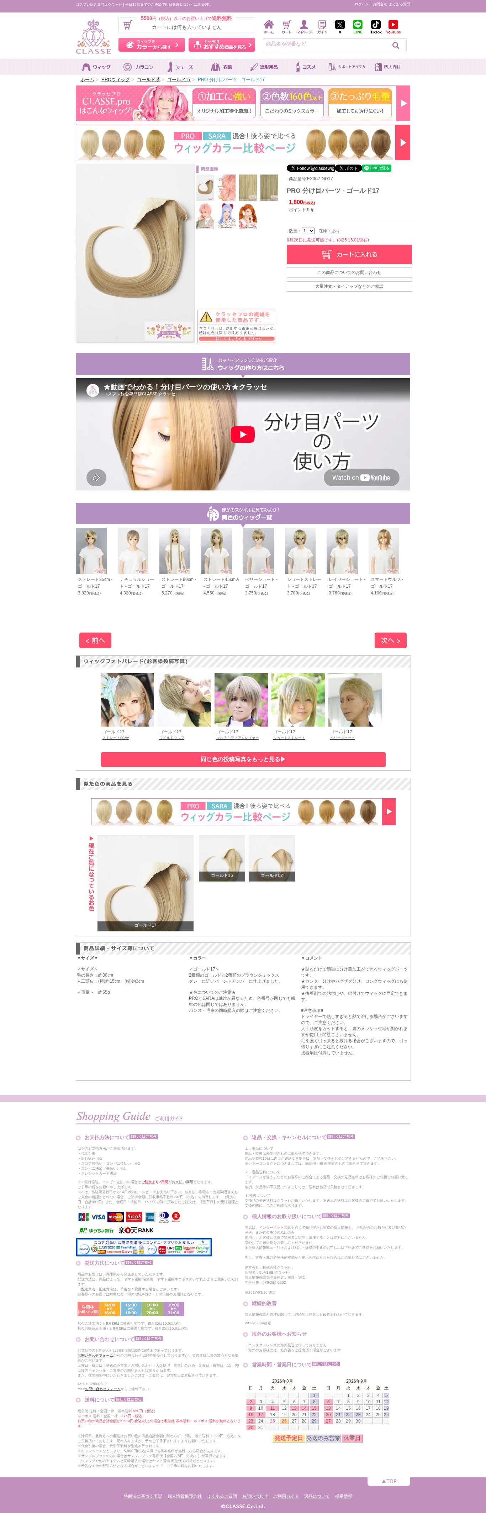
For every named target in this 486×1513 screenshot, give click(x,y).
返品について (317, 1496)
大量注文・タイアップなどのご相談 (349, 286)
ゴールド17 (179, 79)
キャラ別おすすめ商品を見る (222, 45)
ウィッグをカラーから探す (151, 45)
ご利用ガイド (286, 1496)
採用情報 (343, 1496)
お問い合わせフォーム (95, 1355)
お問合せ (380, 4)
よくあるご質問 (222, 1496)
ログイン (362, 4)
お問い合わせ (255, 1496)
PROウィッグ (115, 79)
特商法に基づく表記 (143, 1496)
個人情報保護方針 (185, 1496)
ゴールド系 (148, 79)
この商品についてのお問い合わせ (349, 272)
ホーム (87, 79)
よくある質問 (399, 4)
